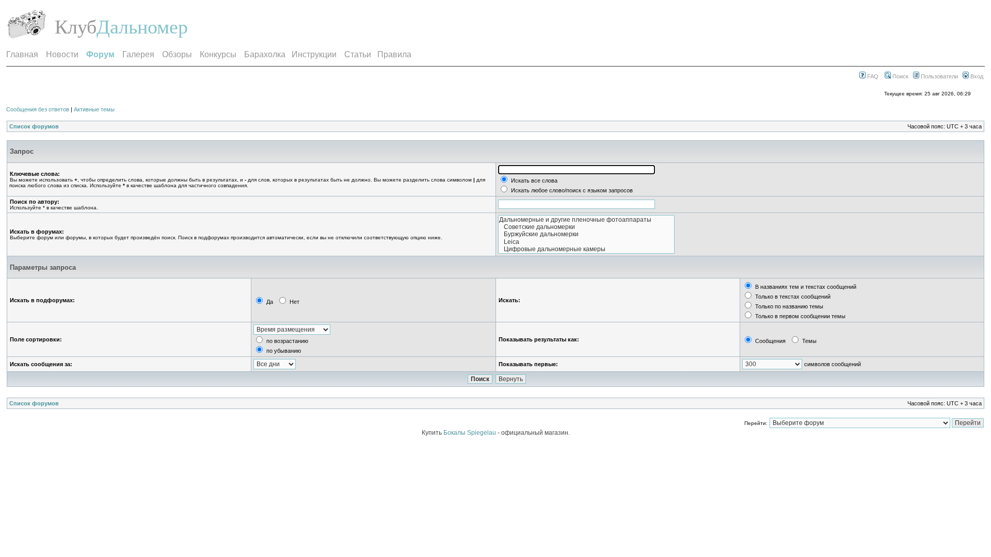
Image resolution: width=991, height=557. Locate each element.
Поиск (899, 76)
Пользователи (938, 76)
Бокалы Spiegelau (470, 432)
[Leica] (586, 241)
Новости (62, 54)
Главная (22, 54)
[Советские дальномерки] (586, 227)
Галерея (138, 54)
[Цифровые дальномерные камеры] (586, 249)
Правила (394, 54)
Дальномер (142, 27)
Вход (976, 76)
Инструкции (314, 54)
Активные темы (94, 109)
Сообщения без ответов (37, 109)
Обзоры (177, 54)
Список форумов (34, 126)
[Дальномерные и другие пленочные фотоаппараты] (586, 219)
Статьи (357, 54)
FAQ (872, 76)
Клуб (76, 27)
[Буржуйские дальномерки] (586, 234)
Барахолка (264, 54)
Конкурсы (218, 54)
